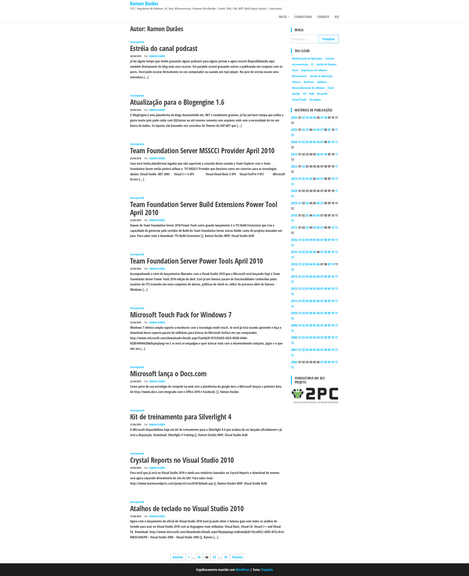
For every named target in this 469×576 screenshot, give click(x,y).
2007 (294, 349)
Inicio (283, 17)
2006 (294, 362)
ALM (311, 93)
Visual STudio (299, 99)
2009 (294, 325)
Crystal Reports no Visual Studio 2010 (182, 460)
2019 (294, 203)
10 (332, 142)
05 (314, 117)
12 (292, 135)
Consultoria (303, 17)
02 (303, 117)
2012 (294, 288)
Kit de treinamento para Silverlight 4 (181, 417)
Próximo (237, 557)
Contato (323, 17)
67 (214, 557)
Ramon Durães (157, 56)
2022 (294, 166)
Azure (295, 70)
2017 (294, 227)
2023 (294, 154)
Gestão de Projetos (326, 64)
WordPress (243, 569)
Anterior (178, 557)
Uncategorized (137, 42)
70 (225, 557)
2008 (294, 337)
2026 (294, 117)
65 (199, 557)
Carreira (329, 58)
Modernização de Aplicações (307, 58)
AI (312, 64)
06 (318, 129)
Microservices (299, 76)
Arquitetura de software (314, 70)
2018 (294, 215)
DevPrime (309, 82)
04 (310, 117)
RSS (337, 17)
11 (336, 129)
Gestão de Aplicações (321, 76)
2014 (294, 264)
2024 (294, 142)
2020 (294, 191)
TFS (304, 93)
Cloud (331, 88)
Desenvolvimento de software (308, 88)
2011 (294, 301)
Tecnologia (315, 99)
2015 (294, 252)
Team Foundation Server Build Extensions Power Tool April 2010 (203, 208)
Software (322, 82)
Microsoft (322, 93)
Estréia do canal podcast (163, 48)
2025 (294, 129)
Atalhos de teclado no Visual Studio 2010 (187, 508)
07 (321, 117)
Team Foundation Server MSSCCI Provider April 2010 (202, 150)
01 (299, 142)
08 (325, 117)
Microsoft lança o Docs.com (168, 373)
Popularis (267, 569)
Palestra (296, 82)
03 (307, 117)
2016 (294, 240)
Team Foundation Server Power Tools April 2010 (196, 261)
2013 (294, 276)
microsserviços (300, 64)
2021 (294, 178)
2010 (294, 313)
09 (329, 129)
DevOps (296, 93)
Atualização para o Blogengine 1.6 (177, 102)
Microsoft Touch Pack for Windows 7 (181, 314)
